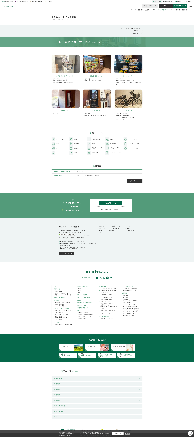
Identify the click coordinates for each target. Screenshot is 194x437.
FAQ (145, 6)
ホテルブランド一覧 (59, 297)
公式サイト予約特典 (82, 295)
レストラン (153, 10)
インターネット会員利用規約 (85, 314)
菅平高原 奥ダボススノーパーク (63, 324)
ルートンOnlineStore (106, 297)
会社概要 (125, 295)
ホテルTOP (133, 10)
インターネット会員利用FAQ (131, 288)
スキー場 (56, 322)
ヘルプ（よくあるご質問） (84, 297)
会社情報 (124, 293)
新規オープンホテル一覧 (61, 293)
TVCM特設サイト (127, 302)
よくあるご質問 (129, 230)
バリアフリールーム (105, 301)
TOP (55, 286)
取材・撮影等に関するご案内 (131, 308)
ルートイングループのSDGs (130, 301)
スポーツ (80, 292)
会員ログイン (180, 1)
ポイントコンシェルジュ (106, 318)
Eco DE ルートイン (105, 292)
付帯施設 (56, 300)
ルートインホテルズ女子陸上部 (131, 312)
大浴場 (147, 10)
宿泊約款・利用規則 (83, 313)
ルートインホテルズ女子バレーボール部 (128, 314)
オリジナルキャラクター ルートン (106, 295)
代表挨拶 (125, 297)
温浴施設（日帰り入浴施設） (62, 302)
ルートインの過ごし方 (82, 286)
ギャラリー (154, 6)
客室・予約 (141, 10)
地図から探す (58, 291)
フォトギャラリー (130, 226)
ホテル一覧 (57, 289)
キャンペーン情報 (81, 305)
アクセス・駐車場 (175, 10)
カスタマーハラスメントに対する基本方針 (85, 317)
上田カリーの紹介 (105, 314)
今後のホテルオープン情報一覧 (63, 295)
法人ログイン (189, 1)
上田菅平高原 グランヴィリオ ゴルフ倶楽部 (63, 318)
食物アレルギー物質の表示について (107, 311)
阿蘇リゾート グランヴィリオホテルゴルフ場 (63, 311)
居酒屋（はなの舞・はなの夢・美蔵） (60, 305)
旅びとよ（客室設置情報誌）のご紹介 (108, 307)
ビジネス (80, 288)
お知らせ (79, 300)
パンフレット (166, 6)
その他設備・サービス (163, 10)
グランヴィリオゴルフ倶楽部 (61, 308)
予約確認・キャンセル (168, 1)
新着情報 (127, 228)
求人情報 (125, 299)
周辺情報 (184, 10)
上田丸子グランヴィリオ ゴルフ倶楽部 (61, 315)
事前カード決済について (129, 290)
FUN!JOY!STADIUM (106, 299)
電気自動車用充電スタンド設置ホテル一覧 (107, 304)
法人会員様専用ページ (82, 308)
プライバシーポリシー (129, 304)
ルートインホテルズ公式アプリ (108, 288)
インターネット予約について (129, 286)
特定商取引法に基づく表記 (130, 306)
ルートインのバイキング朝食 (108, 290)
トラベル (80, 290)
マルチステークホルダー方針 (131, 310)
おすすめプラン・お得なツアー (85, 302)
